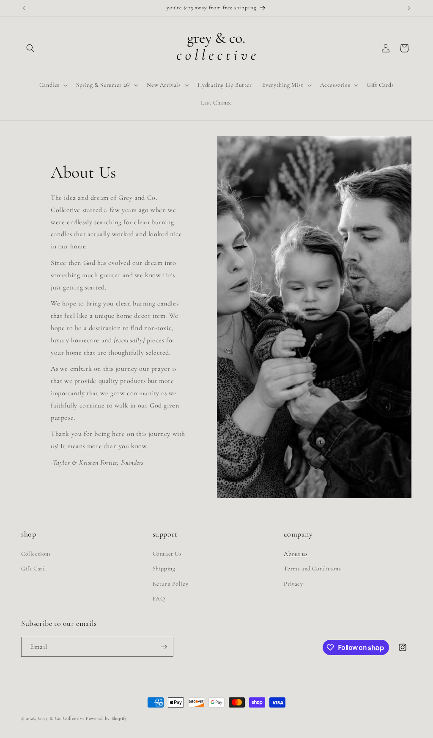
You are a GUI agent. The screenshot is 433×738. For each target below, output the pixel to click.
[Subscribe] (163, 647)
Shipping (164, 568)
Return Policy (171, 583)
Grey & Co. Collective (62, 718)
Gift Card (33, 568)
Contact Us (167, 553)
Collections (36, 553)
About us (295, 553)
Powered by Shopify (106, 718)
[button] (30, 48)
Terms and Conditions (312, 568)
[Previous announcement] (24, 8)
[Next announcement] (409, 8)
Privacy (293, 583)
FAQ (159, 598)
